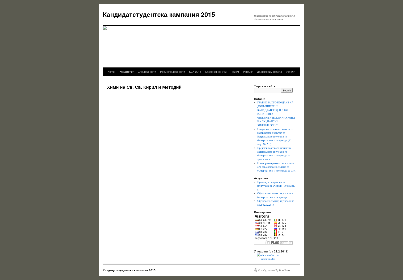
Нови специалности (172, 72)
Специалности (147, 72)
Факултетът (126, 72)
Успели (290, 72)
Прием (235, 72)
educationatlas (268, 258)
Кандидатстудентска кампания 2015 (159, 14)
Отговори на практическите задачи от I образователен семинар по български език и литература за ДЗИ (276, 166)
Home (111, 72)
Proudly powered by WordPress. (274, 270)
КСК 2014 (195, 72)
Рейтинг (248, 72)
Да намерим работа (269, 72)
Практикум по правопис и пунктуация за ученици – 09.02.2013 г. (276, 185)
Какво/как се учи (215, 72)
